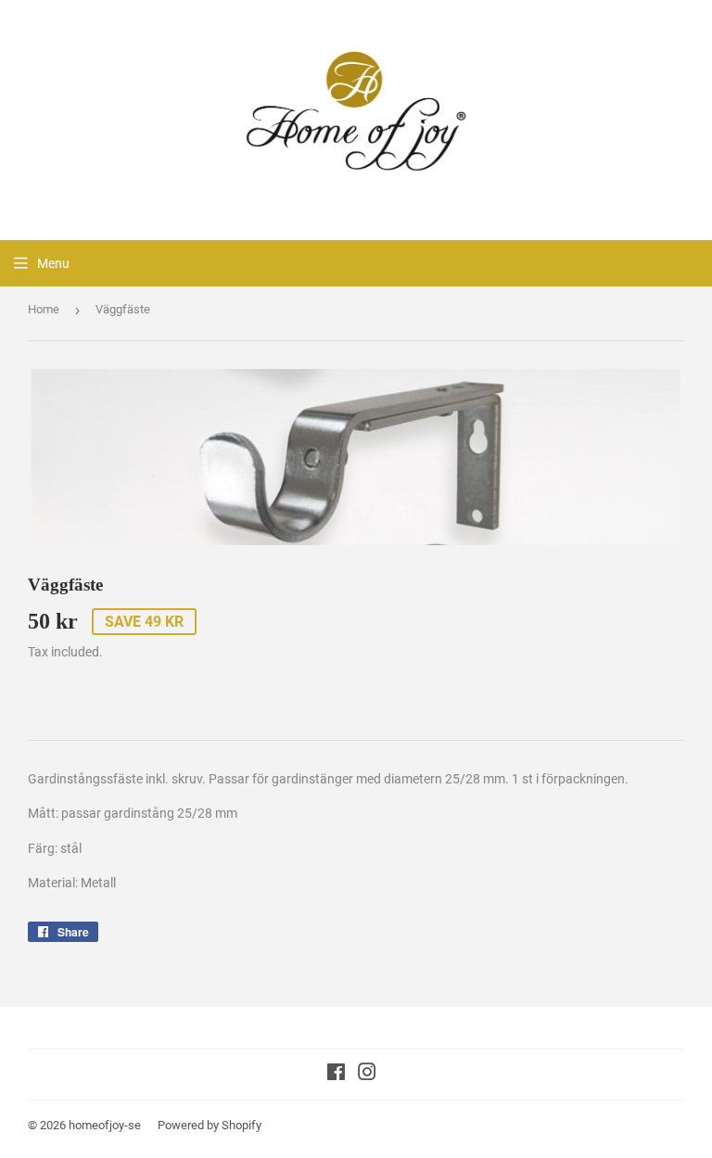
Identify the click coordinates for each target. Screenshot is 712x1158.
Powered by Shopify (209, 1125)
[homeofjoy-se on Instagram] (367, 1074)
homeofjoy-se (105, 1125)
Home (43, 309)
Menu (53, 263)
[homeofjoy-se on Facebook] (336, 1074)
